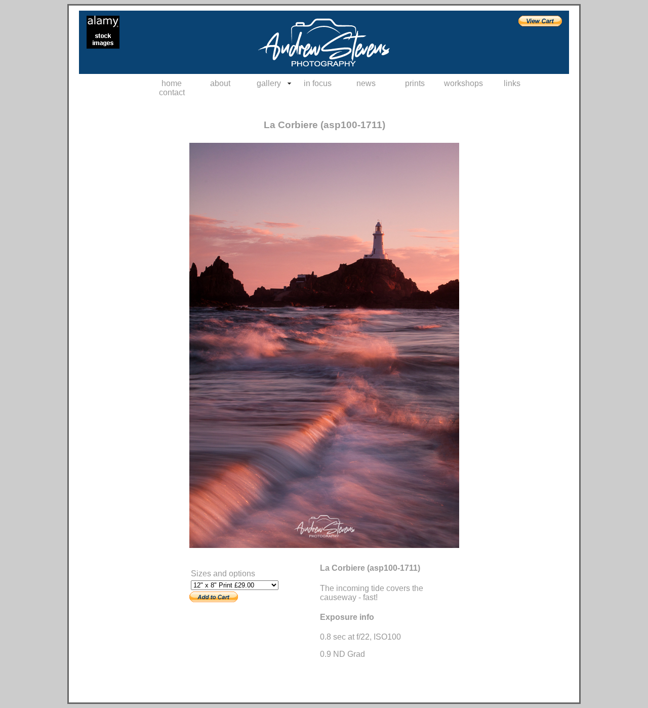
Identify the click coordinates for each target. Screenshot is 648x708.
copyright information (218, 556)
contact (172, 92)
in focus (318, 83)
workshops (463, 83)
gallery (269, 83)
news (366, 83)
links (512, 83)
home (171, 83)
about (220, 83)
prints (415, 83)
